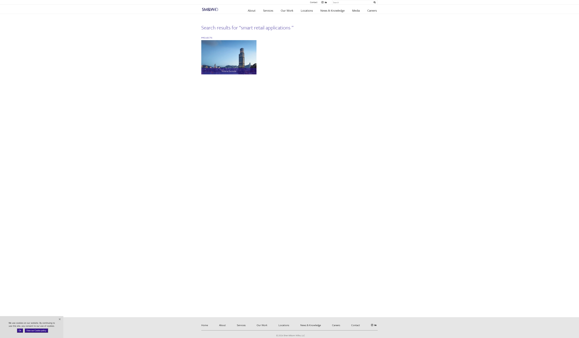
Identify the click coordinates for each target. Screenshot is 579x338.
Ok (20, 330)
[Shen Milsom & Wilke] (223, 9)
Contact (313, 2)
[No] (59, 319)
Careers (372, 10)
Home (204, 325)
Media (356, 10)
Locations (307, 10)
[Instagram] (322, 1)
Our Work (287, 10)
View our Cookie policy (36, 330)
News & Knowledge (332, 10)
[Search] (375, 2)
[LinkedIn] (326, 1)
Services (268, 10)
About (252, 10)
